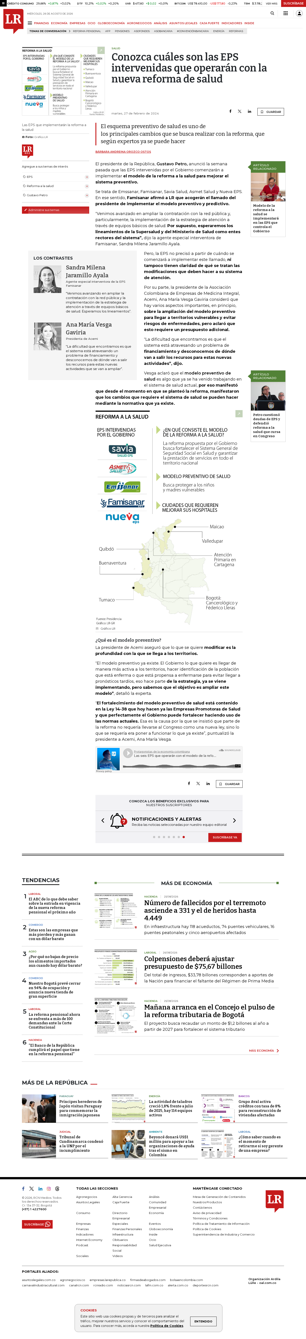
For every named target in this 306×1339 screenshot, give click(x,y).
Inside (153, 1234)
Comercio (36, 924)
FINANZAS (41, 23)
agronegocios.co (72, 1280)
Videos (117, 1256)
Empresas (83, 1223)
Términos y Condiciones (210, 1218)
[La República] (13, 21)
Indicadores (84, 1234)
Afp (107, 31)
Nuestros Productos (207, 1202)
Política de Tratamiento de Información (221, 1223)
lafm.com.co (154, 1285)
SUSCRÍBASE (293, 3)
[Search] (272, 13)
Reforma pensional (87, 31)
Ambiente (155, 1131)
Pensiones (122, 31)
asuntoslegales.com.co (39, 1280)
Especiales (120, 1223)
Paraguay (66, 1096)
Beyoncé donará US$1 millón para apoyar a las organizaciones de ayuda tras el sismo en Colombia (171, 1146)
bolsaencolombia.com (186, 1280)
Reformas (236, 31)
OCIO (91, 23)
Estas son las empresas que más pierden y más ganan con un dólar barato (53, 934)
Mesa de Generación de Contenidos (219, 1197)
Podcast (82, 1245)
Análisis (154, 1197)
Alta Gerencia (122, 1197)
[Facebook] (230, 112)
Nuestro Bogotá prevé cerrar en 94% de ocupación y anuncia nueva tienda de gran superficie (55, 990)
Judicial (65, 1131)
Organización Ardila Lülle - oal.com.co (264, 1281)
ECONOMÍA (59, 23)
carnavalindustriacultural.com (43, 1285)
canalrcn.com (79, 1285)
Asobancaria (163, 31)
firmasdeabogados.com (148, 1280)
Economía (156, 1213)
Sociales (82, 1256)
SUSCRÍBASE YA (225, 837)
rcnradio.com (103, 1285)
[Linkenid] (42, 1189)
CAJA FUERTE (209, 23)
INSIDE (249, 23)
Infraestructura (122, 1234)
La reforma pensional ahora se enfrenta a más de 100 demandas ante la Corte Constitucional (54, 1021)
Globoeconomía (161, 1229)
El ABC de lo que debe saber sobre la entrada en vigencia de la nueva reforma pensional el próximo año (54, 905)
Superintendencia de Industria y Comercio (224, 1234)
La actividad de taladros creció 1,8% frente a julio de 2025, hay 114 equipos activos (171, 1108)
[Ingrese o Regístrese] (299, 13)
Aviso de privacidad (207, 1213)
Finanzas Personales (127, 1229)
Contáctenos (202, 1207)
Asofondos (142, 31)
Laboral (35, 894)
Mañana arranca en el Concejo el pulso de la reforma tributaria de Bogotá (209, 1011)
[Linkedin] (249, 112)
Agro (33, 951)
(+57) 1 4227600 (34, 1209)
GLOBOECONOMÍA (111, 23)
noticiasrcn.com (129, 1285)
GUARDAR (273, 112)
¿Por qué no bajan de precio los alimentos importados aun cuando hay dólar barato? (55, 961)
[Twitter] (240, 112)
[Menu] (30, 23)
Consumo (83, 1213)
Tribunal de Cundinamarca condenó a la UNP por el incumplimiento (81, 1144)
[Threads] (59, 1189)
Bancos (244, 1096)
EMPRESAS (77, 23)
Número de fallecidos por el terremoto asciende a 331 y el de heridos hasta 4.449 (205, 910)
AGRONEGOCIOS (139, 23)
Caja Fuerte (120, 1202)
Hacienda (35, 1040)
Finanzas (82, 1229)
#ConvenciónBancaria (193, 31)
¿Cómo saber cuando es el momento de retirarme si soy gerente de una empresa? (261, 1144)
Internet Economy (89, 1240)
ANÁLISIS (160, 23)
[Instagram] (50, 1189)
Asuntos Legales (88, 1202)
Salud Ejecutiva (160, 1245)
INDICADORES (232, 23)
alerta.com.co (178, 1285)
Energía (218, 31)
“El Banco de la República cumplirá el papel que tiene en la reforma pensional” (54, 1049)
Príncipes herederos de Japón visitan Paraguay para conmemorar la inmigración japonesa (80, 1108)
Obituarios (120, 1240)
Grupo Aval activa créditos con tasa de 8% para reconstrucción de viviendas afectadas (260, 1108)
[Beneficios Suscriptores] (285, 13)
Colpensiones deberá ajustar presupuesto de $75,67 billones (193, 963)
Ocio (152, 1240)
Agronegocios (86, 1197)
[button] (101, 821)
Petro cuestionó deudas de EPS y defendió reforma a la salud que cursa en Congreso (266, 425)
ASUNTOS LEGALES (183, 23)
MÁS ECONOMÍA (261, 1050)
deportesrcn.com (205, 1285)
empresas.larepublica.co (108, 1280)
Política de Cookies (166, 1326)
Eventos (155, 1223)
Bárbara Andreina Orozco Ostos (123, 151)
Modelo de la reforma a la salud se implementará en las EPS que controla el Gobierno (266, 218)
